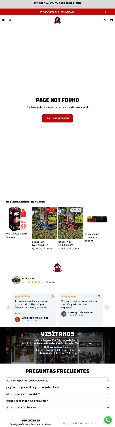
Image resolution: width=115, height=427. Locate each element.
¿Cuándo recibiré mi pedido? (23, 394)
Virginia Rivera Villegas (35, 318)
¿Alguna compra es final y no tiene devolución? (34, 387)
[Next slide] (106, 307)
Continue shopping (57, 118)
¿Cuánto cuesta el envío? (21, 407)
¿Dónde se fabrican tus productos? (27, 401)
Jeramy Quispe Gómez (81, 312)
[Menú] (3, 20)
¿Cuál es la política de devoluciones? (28, 381)
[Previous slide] (8, 307)
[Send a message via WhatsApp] (108, 420)
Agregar (54, 234)
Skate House (28, 278)
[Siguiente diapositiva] (105, 12)
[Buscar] (10, 20)
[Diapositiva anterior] (7, 12)
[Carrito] (111, 20)
